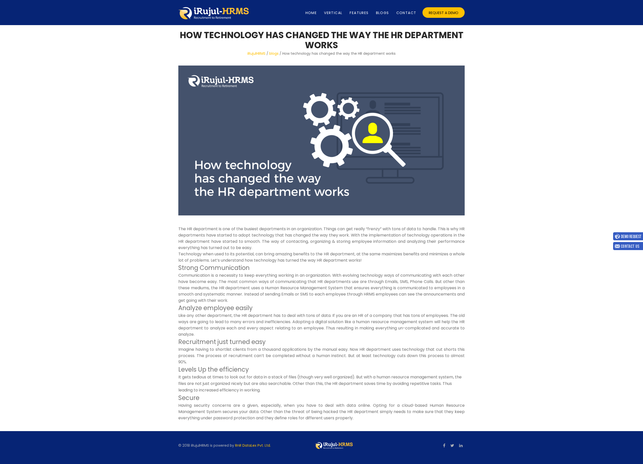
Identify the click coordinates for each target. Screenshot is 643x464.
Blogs (382, 12)
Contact (406, 12)
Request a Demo (443, 12)
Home (311, 12)
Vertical (333, 12)
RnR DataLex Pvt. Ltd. (253, 445)
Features (359, 12)
